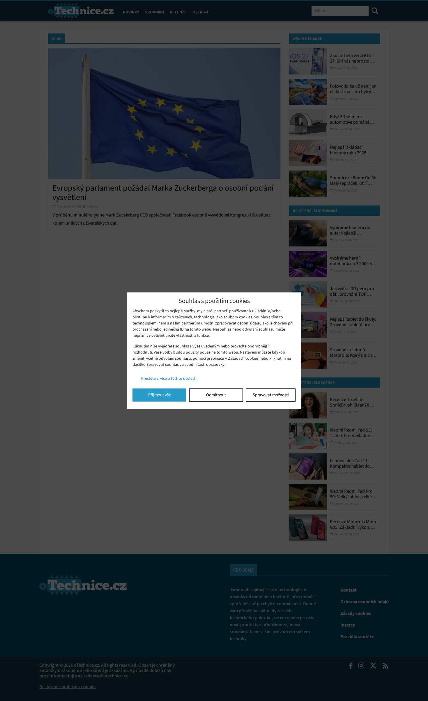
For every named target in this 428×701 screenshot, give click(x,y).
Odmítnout (216, 394)
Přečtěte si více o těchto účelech (169, 378)
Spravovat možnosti (271, 394)
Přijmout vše (159, 394)
